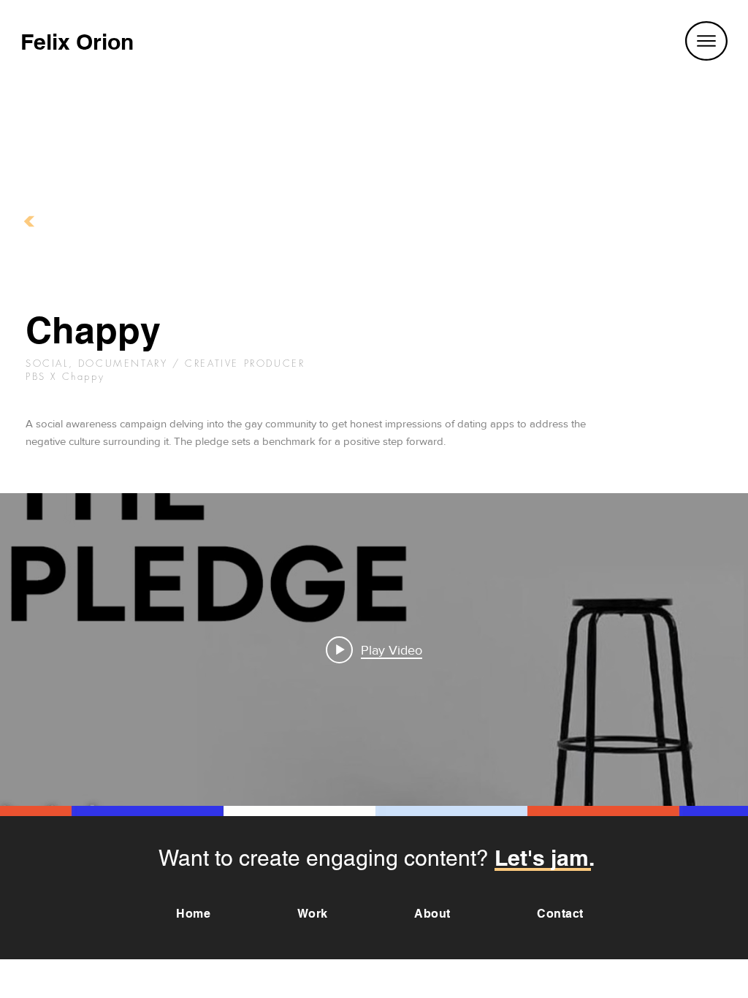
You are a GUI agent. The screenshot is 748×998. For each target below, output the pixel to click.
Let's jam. (545, 858)
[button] (706, 41)
